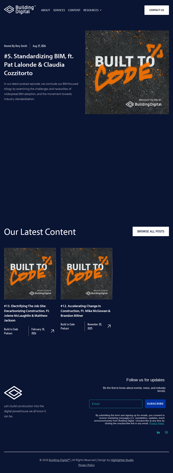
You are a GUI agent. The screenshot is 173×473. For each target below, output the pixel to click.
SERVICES (59, 10)
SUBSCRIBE (155, 403)
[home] (13, 9)
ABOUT (45, 10)
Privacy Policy (86, 465)
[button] (94, 10)
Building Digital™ (59, 460)
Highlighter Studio (122, 460)
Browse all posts (150, 231)
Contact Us (156, 10)
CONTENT (74, 10)
